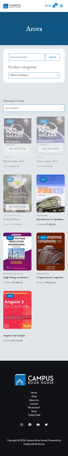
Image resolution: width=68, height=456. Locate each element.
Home (34, 393)
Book (34, 411)
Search (52, 57)
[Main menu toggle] (61, 6)
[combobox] (34, 75)
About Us (34, 400)
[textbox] (32, 75)
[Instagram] (21, 424)
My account (34, 407)
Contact (34, 404)
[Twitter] (46, 424)
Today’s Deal (34, 415)
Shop (34, 396)
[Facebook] (29, 424)
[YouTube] (38, 424)
